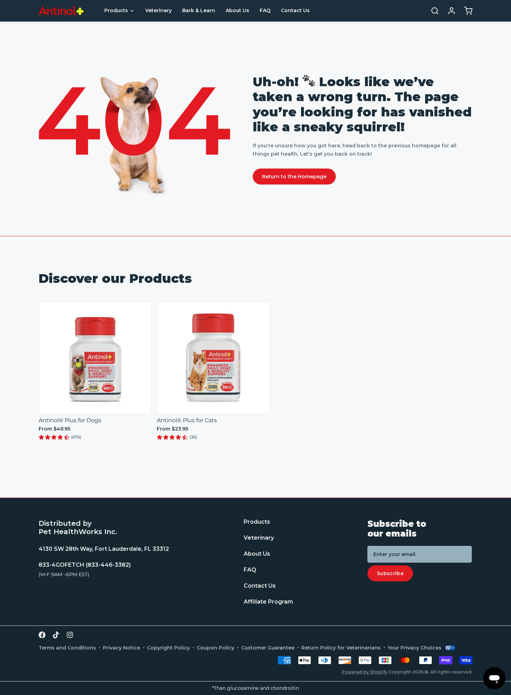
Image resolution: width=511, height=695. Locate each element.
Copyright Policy (168, 648)
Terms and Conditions (67, 648)
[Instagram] (69, 634)
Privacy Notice (121, 648)
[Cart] (465, 11)
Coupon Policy (215, 648)
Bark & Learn (198, 10)
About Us (237, 10)
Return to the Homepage (294, 176)
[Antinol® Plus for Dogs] (95, 357)
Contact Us (295, 10)
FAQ (265, 10)
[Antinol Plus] (61, 10)
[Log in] (449, 11)
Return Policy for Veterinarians (341, 648)
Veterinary (158, 10)
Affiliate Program (268, 602)
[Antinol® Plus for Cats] (213, 357)
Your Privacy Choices (414, 648)
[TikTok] (55, 634)
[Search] (432, 11)
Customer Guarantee (267, 648)
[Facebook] (42, 634)
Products (116, 10)
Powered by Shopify (364, 671)
